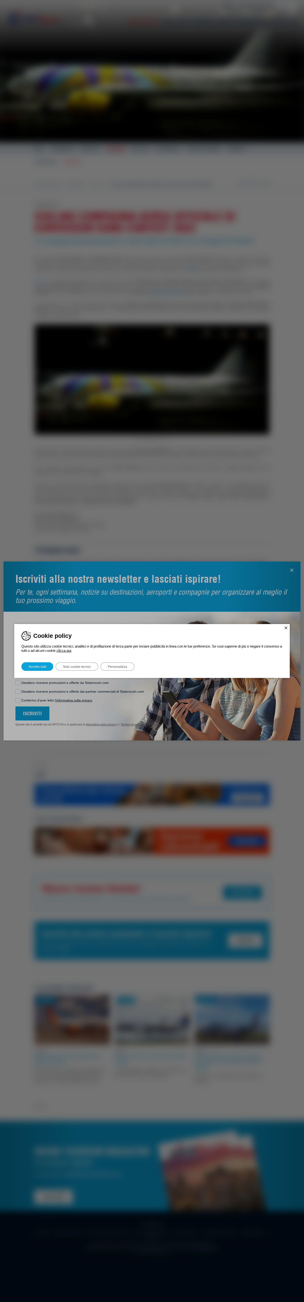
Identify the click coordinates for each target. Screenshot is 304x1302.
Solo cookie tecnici (77, 666)
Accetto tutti (37, 666)
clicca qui (64, 651)
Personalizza (117, 666)
